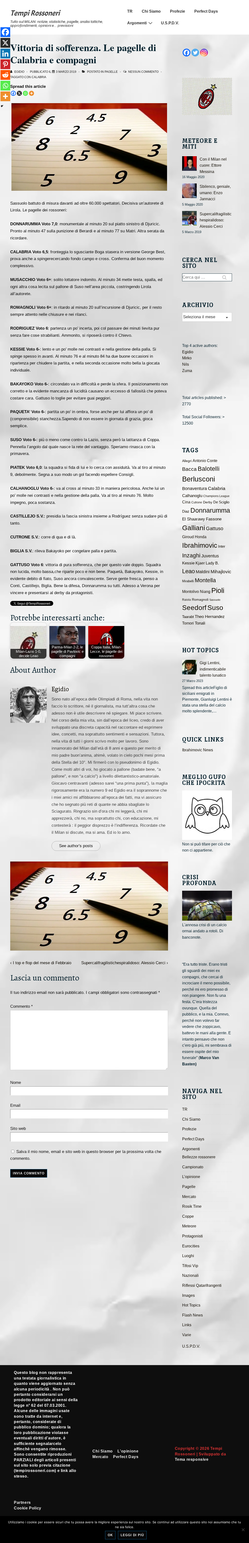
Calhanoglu (192, 495)
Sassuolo (214, 599)
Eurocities (190, 1246)
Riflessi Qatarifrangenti (202, 1285)
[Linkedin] (5, 53)
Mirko (187, 358)
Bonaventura (194, 488)
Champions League (216, 496)
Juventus (210, 556)
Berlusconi (198, 479)
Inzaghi (191, 555)
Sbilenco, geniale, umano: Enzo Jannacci (215, 192)
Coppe (188, 1216)
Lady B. (212, 563)
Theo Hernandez (210, 616)
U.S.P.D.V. (170, 23)
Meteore (189, 1226)
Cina (186, 502)
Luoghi (188, 1256)
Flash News (192, 1315)
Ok (110, 1535)
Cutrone (196, 502)
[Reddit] (5, 75)
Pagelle (111, 71)
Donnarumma (210, 510)
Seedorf (194, 607)
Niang (205, 592)
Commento (21, 1006)
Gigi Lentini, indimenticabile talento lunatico (213, 669)
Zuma (187, 371)
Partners (22, 1502)
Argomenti (137, 23)
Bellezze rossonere (198, 1157)
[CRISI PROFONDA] (207, 906)
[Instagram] (204, 52)
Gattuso (214, 528)
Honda (200, 537)
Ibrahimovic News (197, 750)
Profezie (177, 11)
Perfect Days (206, 11)
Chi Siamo (151, 11)
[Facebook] (13, 93)
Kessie (188, 563)
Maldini (203, 571)
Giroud (188, 537)
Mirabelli (188, 581)
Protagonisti (192, 1236)
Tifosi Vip (190, 1266)
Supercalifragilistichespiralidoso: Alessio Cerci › (124, 963)
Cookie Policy (27, 1508)
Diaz (185, 511)
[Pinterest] (5, 64)
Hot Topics (191, 1305)
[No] (242, 1529)
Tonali (200, 623)
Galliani (193, 528)
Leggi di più (132, 1535)
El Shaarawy (193, 519)
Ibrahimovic (199, 545)
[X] (19, 93)
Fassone (214, 519)
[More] (31, 93)
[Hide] (2, 106)
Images (188, 1295)
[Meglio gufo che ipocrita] (207, 815)
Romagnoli (200, 599)
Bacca (189, 469)
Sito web (18, 1128)
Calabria (39, 77)
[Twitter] (195, 52)
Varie (186, 1335)
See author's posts (76, 846)
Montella (205, 580)
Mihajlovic (221, 571)
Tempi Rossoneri (35, 13)
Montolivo (190, 591)
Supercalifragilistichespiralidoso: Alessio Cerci (215, 220)
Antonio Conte (205, 461)
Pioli (217, 590)
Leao (188, 571)
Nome (15, 1082)
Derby (207, 502)
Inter (221, 546)
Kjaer (200, 563)
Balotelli (209, 468)
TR (130, 11)
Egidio (60, 689)
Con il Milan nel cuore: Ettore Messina (213, 165)
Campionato (192, 1167)
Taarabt (188, 617)
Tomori (188, 623)
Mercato (189, 1197)
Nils (185, 364)
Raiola (186, 599)
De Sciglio (221, 502)
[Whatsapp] (25, 93)
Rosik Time (192, 1206)
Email (15, 1105)
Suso (215, 607)
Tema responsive (192, 1459)
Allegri (187, 461)
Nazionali (190, 1275)
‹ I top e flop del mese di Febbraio (40, 963)
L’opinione (191, 1177)
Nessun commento (143, 71)
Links (186, 1325)
